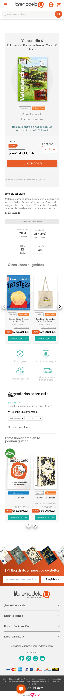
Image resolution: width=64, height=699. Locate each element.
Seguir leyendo (12, 213)
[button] (32, 79)
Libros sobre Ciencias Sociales (32, 221)
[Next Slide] (60, 306)
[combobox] (32, 14)
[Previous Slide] (4, 306)
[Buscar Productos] (59, 14)
